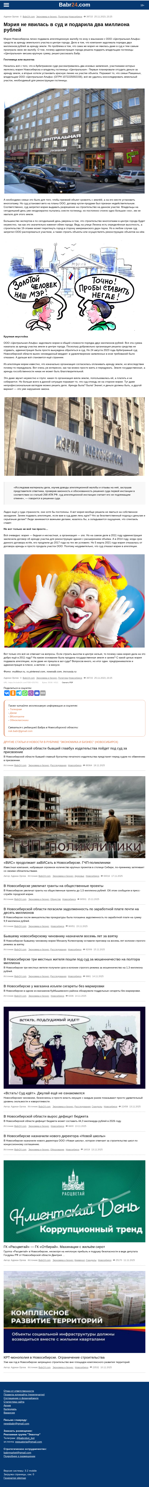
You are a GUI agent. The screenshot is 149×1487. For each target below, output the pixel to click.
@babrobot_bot (26, 1438)
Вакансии (9, 1412)
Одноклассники (19, 720)
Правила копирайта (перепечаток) (24, 1394)
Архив (7, 1405)
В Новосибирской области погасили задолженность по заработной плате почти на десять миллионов (71, 911)
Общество (55, 899)
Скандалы (97, 1106)
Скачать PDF (67, 682)
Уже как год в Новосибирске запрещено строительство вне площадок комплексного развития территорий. (67, 1362)
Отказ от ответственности (19, 1390)
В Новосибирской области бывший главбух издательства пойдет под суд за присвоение (65, 750)
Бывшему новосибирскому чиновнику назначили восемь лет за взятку (61, 936)
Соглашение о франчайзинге (21, 1398)
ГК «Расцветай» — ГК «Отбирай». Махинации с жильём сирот (54, 1247)
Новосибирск (75, 16)
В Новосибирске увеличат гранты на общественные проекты (53, 886)
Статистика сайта (14, 1401)
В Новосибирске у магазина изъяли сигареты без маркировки (54, 986)
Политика (63, 16)
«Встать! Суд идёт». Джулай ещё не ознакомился (44, 1093)
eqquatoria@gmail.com (28, 1441)
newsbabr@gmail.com (16, 1423)
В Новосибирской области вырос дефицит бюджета (46, 1116)
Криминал (79, 1260)
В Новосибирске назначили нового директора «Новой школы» (55, 1136)
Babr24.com (29, 16)
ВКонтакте (17, 716)
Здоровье (79, 876)
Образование (57, 1149)
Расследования (58, 765)
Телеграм (16, 709)
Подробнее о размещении (19, 1456)
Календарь (10, 1409)
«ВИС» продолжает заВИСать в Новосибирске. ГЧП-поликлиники (57, 862)
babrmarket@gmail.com (17, 1452)
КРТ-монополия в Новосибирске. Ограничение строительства (54, 1357)
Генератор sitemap (15, 1477)
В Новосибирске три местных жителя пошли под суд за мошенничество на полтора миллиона (72, 961)
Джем (13, 712)
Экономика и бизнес (46, 16)
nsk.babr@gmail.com (20, 731)
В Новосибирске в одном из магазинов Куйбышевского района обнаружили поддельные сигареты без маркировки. (72, 990)
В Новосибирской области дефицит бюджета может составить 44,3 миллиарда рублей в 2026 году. (63, 1121)
